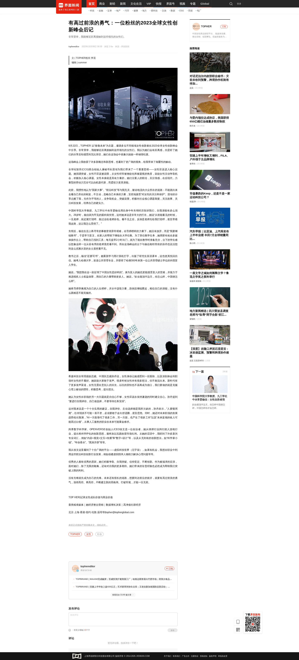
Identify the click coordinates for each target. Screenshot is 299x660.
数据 (173, 10)
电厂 (199, 10)
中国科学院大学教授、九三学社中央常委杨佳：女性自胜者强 (209, 398)
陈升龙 (192, 126)
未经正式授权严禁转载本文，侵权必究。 (88, 525)
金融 (101, 10)
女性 (88, 534)
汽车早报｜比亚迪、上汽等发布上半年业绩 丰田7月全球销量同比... (209, 235)
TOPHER (75, 534)
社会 (99, 534)
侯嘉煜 (192, 281)
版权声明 (212, 656)
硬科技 (154, 10)
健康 (136, 10)
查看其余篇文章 (121, 595)
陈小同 (192, 243)
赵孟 (191, 88)
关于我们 (167, 656)
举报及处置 (222, 656)
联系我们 (176, 656)
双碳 (190, 10)
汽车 (127, 10)
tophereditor (74, 46)
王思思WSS (199, 361)
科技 (92, 10)
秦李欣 (192, 164)
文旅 (164, 10)
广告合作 (185, 656)
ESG (181, 10)
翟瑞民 (192, 319)
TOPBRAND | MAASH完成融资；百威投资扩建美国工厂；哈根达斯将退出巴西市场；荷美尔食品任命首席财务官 (124, 579)
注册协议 (194, 656)
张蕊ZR (193, 202)
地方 (144, 10)
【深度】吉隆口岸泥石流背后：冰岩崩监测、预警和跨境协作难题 (209, 352)
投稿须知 (203, 656)
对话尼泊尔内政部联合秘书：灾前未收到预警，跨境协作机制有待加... (209, 80)
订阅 (170, 568)
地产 (118, 10)
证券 (109, 10)
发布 (172, 630)
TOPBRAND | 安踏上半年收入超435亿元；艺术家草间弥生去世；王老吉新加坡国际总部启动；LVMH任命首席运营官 (122, 587)
